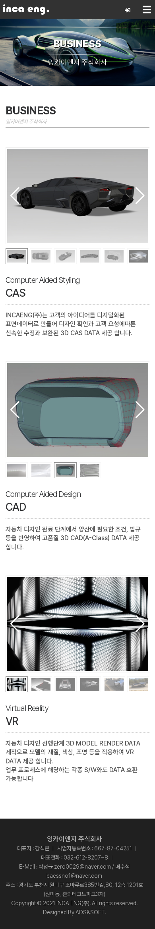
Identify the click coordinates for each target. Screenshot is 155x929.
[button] (140, 196)
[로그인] (128, 10)
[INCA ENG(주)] (26, 9)
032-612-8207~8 (86, 857)
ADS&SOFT (90, 912)
